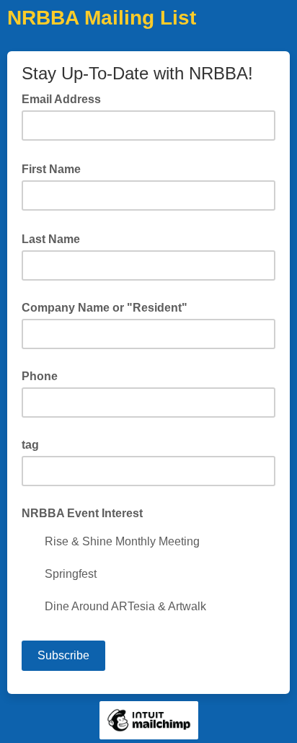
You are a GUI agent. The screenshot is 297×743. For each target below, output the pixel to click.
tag (30, 445)
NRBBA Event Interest (82, 513)
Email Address (66, 98)
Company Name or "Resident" (104, 308)
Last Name (55, 238)
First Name (55, 168)
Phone (40, 376)
